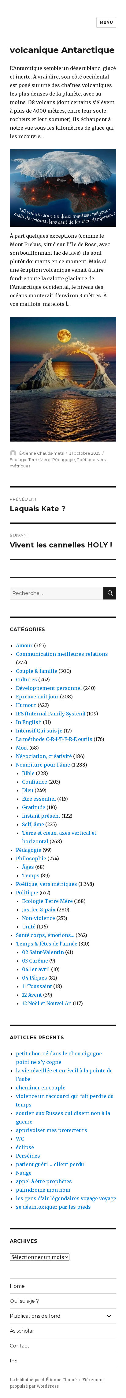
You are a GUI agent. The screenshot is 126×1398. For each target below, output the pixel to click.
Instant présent (41, 816)
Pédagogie (63, 459)
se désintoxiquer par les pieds (53, 1207)
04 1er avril (36, 969)
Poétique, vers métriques (46, 884)
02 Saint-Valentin (43, 952)
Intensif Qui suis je (39, 731)
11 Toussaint (37, 986)
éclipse (25, 1147)
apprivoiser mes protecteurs (51, 1130)
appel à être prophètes (44, 1181)
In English (29, 722)
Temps (30, 875)
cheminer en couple (40, 1088)
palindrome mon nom (43, 1190)
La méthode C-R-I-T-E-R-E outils (54, 739)
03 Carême (35, 961)
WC (20, 1139)
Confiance (34, 782)
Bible (28, 773)
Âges (28, 867)
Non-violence (38, 918)
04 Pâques (34, 978)
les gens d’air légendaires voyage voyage (66, 1198)
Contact (19, 1346)
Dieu (27, 790)
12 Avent (32, 995)
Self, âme (33, 824)
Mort (22, 748)
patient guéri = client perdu (50, 1164)
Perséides (28, 1156)
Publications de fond (35, 1316)
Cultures (26, 679)
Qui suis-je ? (24, 1301)
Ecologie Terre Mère (30, 459)
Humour (26, 705)
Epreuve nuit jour (37, 697)
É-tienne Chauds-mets (41, 453)
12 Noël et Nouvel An (47, 1003)
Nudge (23, 1173)
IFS (13, 1361)
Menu (106, 22)
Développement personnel (49, 688)
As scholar (22, 1331)
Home (17, 1286)
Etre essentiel (39, 799)
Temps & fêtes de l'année (46, 944)
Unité (28, 927)
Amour (24, 645)
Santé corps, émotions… (45, 935)
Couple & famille (36, 671)
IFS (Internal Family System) (50, 714)
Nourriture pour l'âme (43, 765)
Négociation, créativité (44, 756)
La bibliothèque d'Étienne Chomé (43, 1379)
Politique (27, 892)
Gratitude (33, 807)
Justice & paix (39, 910)
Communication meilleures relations (62, 654)
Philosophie (31, 858)
